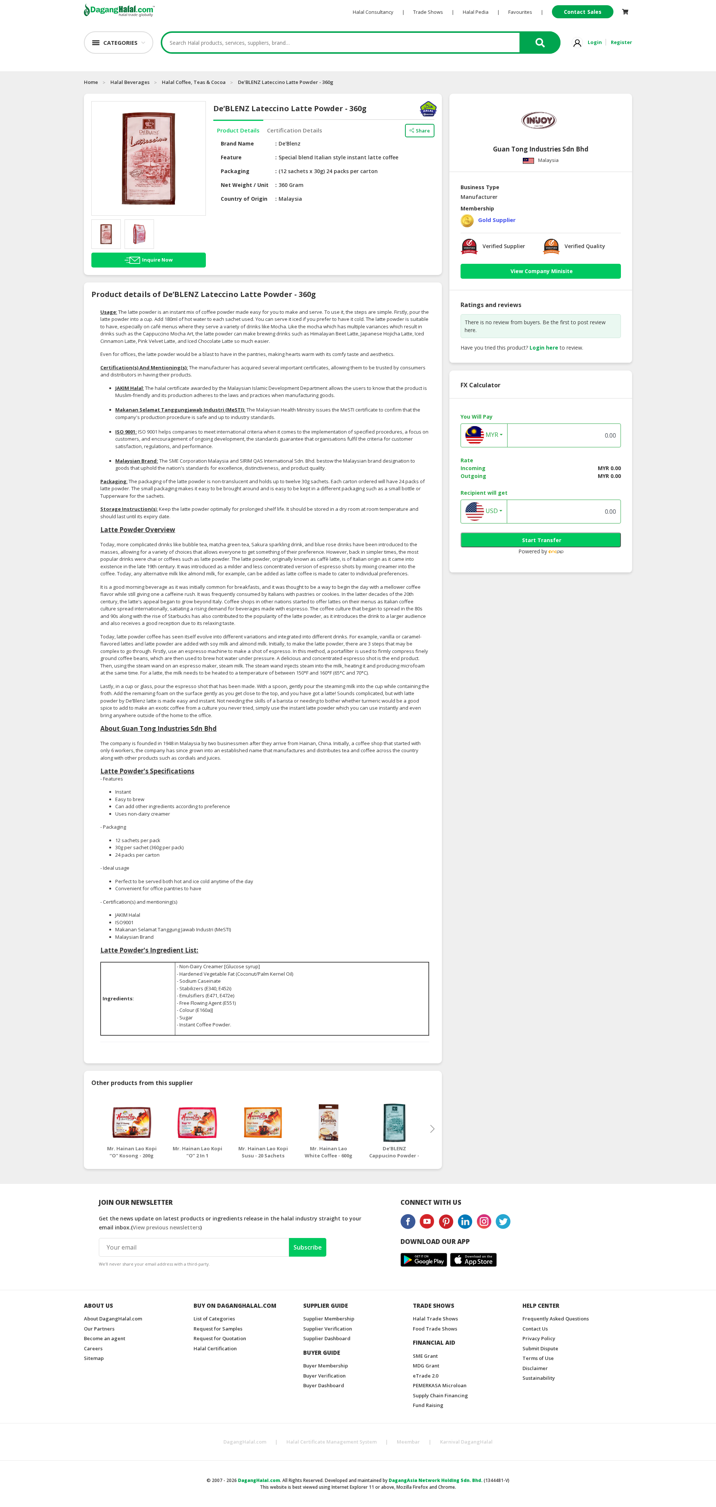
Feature (231, 157)
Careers (93, 1348)
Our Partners (99, 1328)
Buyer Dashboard (323, 1385)
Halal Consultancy (373, 12)
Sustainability (538, 1378)
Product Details (238, 130)
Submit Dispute (540, 1348)
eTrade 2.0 (425, 1375)
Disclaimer (535, 1368)
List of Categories (214, 1318)
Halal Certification (215, 1348)
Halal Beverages (130, 82)
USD (491, 511)
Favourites (520, 12)
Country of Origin (244, 198)
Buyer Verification (324, 1375)
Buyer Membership (325, 1365)
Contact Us (535, 1328)
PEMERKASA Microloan (440, 1385)
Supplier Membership (328, 1318)
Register (621, 42)
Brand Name (237, 143)
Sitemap (94, 1358)
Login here (544, 347)
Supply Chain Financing (440, 1395)
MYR (491, 435)
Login (595, 42)
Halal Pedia (476, 12)
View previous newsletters (166, 1227)
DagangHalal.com (244, 1441)
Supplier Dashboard (327, 1338)
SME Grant (425, 1356)
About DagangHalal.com (113, 1318)
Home (91, 82)
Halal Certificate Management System (331, 1441)
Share (423, 130)
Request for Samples (218, 1328)
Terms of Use (538, 1358)
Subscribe (307, 1247)
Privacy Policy (538, 1338)
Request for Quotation (220, 1338)
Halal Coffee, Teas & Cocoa (194, 82)
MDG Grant (426, 1365)
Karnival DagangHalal (466, 1441)
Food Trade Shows (435, 1328)
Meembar (408, 1441)
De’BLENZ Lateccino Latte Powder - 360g (285, 82)
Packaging (235, 171)
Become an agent (104, 1338)
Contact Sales (583, 11)
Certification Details (294, 130)
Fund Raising (428, 1405)
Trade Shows (428, 12)
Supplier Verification (327, 1328)
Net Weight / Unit (244, 184)
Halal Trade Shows (435, 1318)
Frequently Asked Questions (555, 1318)
